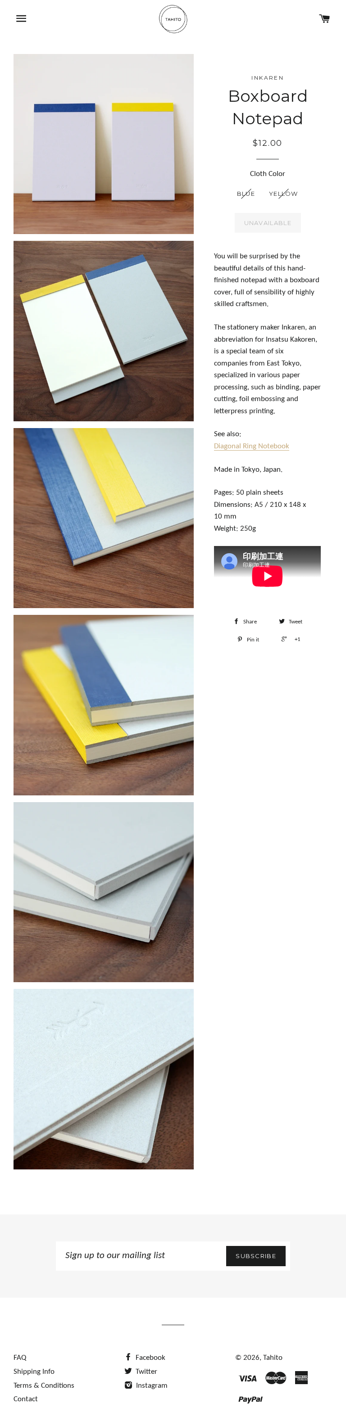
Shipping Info (34, 1372)
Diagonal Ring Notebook (251, 446)
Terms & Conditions (44, 1386)
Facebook (149, 1358)
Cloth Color (267, 174)
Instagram (151, 1386)
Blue (246, 193)
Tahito (272, 1358)
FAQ (20, 1358)
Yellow (283, 193)
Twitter (145, 1372)
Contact (26, 1399)
